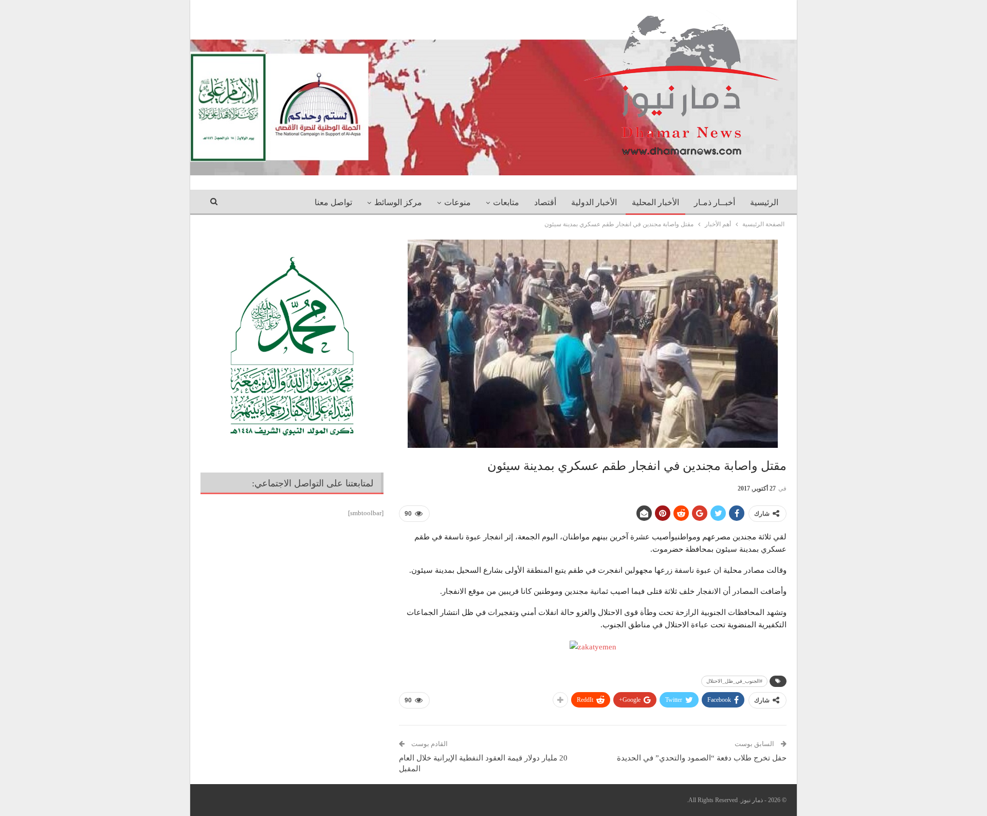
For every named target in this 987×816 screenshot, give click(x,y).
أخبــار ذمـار (714, 202)
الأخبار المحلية (655, 202)
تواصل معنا (333, 202)
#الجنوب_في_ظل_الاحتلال (734, 681)
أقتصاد (545, 202)
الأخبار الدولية (594, 202)
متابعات (506, 202)
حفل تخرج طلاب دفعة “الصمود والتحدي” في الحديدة (702, 758)
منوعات (457, 202)
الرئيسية (764, 202)
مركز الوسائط (398, 202)
